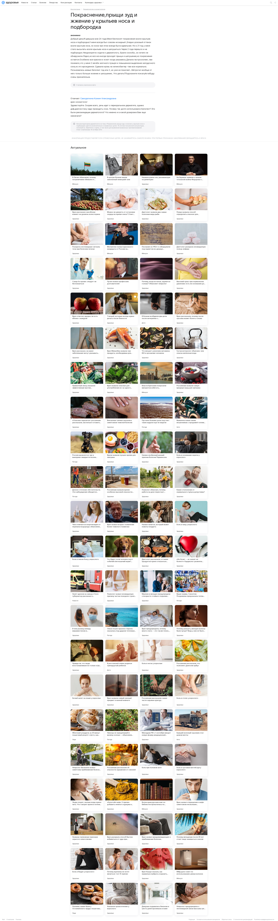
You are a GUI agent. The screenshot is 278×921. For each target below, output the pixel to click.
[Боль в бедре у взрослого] (87, 864)
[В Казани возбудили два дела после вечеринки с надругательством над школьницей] (156, 309)
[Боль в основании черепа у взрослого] (191, 447)
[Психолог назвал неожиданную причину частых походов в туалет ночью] (121, 586)
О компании (10, 919)
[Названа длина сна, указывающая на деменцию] (156, 170)
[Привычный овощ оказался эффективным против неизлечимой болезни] (87, 378)
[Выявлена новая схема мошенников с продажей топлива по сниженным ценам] (191, 413)
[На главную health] (12, 2)
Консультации (75, 9)
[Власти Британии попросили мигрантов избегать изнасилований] (156, 378)
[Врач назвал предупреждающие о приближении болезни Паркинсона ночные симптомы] (156, 829)
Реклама (18, 919)
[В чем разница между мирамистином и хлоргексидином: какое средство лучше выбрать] (87, 621)
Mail (3, 919)
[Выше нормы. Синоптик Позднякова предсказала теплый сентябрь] (191, 586)
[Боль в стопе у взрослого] (191, 691)
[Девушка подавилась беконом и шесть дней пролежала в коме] (156, 899)
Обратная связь (227, 919)
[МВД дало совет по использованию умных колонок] (191, 864)
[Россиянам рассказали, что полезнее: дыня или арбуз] (191, 656)
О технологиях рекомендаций (242, 919)
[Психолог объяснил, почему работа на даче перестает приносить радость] (156, 482)
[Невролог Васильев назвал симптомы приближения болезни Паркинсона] (87, 760)
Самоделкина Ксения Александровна (98, 98)
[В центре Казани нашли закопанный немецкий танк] (121, 170)
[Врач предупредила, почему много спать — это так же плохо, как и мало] (156, 621)
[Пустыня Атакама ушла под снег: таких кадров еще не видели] (156, 413)
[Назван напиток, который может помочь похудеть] (156, 517)
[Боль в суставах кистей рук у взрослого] (191, 760)
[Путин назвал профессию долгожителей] (121, 274)
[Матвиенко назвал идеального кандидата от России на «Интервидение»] (121, 239)
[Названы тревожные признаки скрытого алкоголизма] (87, 829)
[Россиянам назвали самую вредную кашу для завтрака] (191, 378)
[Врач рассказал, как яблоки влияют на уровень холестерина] (87, 204)
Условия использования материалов (208, 919)
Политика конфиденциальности (264, 919)
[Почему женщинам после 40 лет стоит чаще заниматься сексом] (191, 829)
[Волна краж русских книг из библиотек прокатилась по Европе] (156, 795)
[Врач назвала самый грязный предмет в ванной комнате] (121, 691)
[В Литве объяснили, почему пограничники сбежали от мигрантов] (87, 170)
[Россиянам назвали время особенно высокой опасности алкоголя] (121, 482)
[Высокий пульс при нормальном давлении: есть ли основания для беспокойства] (191, 274)
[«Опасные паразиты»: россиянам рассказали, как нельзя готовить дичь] (87, 413)
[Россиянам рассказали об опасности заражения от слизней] (121, 760)
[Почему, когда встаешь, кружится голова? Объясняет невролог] (156, 274)
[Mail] (3, 2)
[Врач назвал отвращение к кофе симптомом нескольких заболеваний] (191, 795)
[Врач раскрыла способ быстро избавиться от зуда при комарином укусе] (121, 829)
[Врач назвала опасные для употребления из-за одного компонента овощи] (121, 378)
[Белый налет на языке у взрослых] (87, 691)
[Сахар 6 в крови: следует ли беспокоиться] (87, 274)
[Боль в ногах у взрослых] (156, 656)
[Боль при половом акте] (156, 760)
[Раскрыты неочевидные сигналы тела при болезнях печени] (87, 239)
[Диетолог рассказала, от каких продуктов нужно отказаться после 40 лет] (156, 552)
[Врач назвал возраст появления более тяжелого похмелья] (121, 517)
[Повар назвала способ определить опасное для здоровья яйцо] (191, 204)
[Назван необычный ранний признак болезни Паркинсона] (156, 447)
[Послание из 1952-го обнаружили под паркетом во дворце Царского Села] (156, 239)
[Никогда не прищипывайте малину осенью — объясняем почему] (121, 725)
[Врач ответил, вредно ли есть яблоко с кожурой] (87, 309)
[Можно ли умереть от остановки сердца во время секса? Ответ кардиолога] (121, 204)
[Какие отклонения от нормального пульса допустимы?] (191, 482)
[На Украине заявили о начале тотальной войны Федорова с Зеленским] (191, 170)
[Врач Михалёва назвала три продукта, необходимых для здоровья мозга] (121, 343)
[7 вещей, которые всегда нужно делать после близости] (121, 309)
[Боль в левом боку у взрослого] (87, 552)
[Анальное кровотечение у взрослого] (121, 899)
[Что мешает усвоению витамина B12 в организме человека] (156, 343)
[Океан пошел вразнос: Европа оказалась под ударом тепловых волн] (121, 621)
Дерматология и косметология (94, 9)
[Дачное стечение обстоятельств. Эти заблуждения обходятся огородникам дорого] (87, 482)
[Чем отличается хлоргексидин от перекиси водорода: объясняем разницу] (87, 517)
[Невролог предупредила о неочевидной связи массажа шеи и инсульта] (191, 899)
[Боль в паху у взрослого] (191, 517)
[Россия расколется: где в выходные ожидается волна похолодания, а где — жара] (87, 447)
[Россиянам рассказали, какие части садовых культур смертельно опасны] (156, 691)
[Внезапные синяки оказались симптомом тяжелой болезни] (121, 413)
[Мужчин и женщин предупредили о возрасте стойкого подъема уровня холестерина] (156, 586)
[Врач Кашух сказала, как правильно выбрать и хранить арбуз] (156, 864)
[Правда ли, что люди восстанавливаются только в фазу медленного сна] (87, 656)
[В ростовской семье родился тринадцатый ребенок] (121, 656)
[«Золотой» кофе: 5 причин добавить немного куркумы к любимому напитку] (121, 795)
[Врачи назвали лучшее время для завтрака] (121, 447)
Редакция (192, 919)
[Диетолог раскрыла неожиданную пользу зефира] (191, 239)
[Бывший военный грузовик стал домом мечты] (191, 725)
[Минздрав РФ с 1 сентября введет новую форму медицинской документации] (156, 725)
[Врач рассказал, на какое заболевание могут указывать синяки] (87, 343)
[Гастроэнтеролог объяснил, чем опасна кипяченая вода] (191, 343)
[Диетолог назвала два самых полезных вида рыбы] (156, 204)
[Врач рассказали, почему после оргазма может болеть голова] (191, 309)
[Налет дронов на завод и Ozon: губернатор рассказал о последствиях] (87, 586)
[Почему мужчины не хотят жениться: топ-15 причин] (121, 864)
